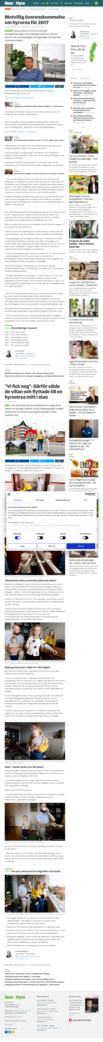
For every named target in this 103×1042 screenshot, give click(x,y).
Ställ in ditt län (77, 70)
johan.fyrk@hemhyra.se (45, 1020)
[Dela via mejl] (59, 86)
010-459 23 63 (23, 959)
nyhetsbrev (23, 1021)
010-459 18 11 (22, 358)
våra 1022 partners (20, 510)
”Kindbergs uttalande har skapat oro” (22, 132)
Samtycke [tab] (17, 500)
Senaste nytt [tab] (85, 78)
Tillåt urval (51, 546)
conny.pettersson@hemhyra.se (48, 1011)
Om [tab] (85, 500)
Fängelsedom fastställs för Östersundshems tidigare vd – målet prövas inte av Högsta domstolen (47, 106)
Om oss (87, 1040)
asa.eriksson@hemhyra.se (27, 356)
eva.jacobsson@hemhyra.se (47, 1003)
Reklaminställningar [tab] (63, 500)
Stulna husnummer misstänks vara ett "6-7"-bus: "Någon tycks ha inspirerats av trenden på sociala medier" (51, 140)
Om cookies (94, 1040)
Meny (87, 3)
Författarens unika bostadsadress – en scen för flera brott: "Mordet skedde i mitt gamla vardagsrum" (39, 982)
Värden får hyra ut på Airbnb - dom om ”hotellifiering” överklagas (27, 974)
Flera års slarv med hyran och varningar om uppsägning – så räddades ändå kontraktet (34, 376)
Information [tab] (40, 500)
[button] (44, 3)
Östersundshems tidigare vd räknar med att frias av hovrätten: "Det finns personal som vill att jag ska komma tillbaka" (55, 173)
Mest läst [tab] (74, 78)
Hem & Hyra (17, 1017)
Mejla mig (85, 36)
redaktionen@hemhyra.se (22, 1011)
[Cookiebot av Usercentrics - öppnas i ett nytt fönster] (86, 494)
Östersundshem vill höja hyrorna (21, 98)
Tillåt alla (81, 546)
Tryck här (29, 364)
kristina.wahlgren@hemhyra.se (28, 956)
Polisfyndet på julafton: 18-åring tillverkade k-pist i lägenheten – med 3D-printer (32, 985)
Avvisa (22, 546)
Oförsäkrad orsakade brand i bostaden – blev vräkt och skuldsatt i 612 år (29, 373)
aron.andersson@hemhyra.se (47, 1028)
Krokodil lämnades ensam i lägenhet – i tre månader (22, 976)
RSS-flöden (8, 1025)
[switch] (40, 537)
